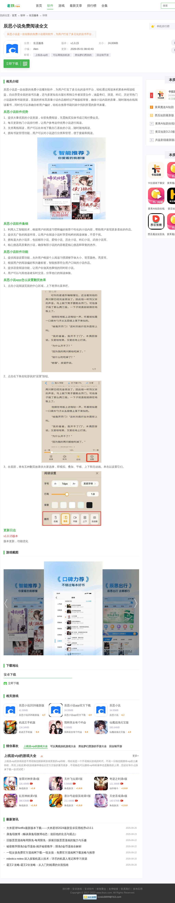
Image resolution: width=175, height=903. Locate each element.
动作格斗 (114, 788)
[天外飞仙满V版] (56, 783)
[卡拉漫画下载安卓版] (160, 95)
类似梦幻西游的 (83, 55)
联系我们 (125, 888)
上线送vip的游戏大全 (20, 756)
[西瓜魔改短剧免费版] (156, 221)
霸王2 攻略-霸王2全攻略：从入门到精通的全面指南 (37, 864)
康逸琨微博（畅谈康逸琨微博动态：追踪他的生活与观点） (42, 834)
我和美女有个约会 (75, 722)
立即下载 (13, 683)
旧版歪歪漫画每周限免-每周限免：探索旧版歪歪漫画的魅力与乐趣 (46, 840)
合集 (105, 5)
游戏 (61, 5)
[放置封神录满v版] (10, 783)
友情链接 (113, 888)
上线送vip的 (41, 55)
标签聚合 (101, 888)
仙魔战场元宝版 (119, 722)
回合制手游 (103, 55)
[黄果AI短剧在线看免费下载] (156, 195)
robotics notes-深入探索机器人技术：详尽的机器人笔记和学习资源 (46, 858)
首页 (39, 5)
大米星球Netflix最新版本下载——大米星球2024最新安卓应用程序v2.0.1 (49, 828)
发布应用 (138, 888)
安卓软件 (89, 888)
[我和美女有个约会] (56, 727)
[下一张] (118, 608)
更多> (135, 755)
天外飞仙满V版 (73, 778)
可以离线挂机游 (61, 55)
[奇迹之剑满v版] (101, 783)
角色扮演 (23, 788)
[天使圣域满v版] (101, 800)
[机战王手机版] (10, 727)
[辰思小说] (101, 710)
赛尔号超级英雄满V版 (77, 795)
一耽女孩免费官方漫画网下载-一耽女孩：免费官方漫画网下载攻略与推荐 (50, 852)
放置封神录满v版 (29, 778)
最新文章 (76, 5)
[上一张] (24, 608)
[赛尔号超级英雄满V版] (56, 800)
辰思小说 (115, 705)
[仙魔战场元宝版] (101, 727)
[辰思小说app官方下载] (56, 710)
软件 (50, 5)
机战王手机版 (27, 722)
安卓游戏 (77, 888)
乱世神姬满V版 (28, 795)
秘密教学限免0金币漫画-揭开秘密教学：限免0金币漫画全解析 (44, 846)
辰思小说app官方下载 (77, 705)
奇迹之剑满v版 (118, 778)
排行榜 (91, 5)
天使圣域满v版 (118, 795)
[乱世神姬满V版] (10, 800)
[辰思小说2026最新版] (10, 710)
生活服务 (34, 15)
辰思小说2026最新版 (31, 705)
